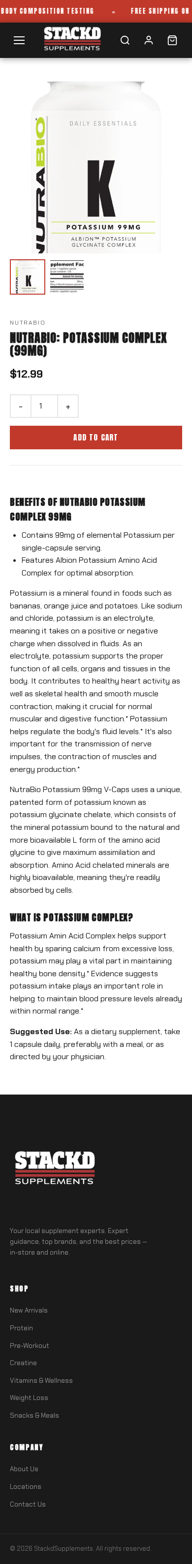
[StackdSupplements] (71, 40)
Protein (21, 1328)
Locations (25, 1486)
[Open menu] (19, 40)
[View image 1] (27, 277)
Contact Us (28, 1504)
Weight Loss (29, 1398)
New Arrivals (29, 1310)
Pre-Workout (29, 1346)
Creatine (23, 1363)
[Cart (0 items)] (172, 40)
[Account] (149, 40)
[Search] (125, 40)
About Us (24, 1469)
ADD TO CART (95, 437)
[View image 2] (67, 277)
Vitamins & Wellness (41, 1380)
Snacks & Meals (34, 1415)
